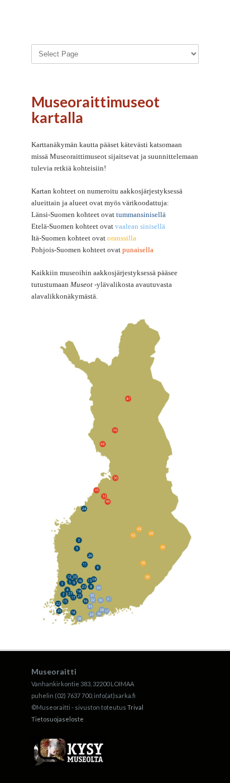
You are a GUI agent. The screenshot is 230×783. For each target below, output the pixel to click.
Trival (135, 707)
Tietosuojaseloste (57, 719)
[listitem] (70, 581)
